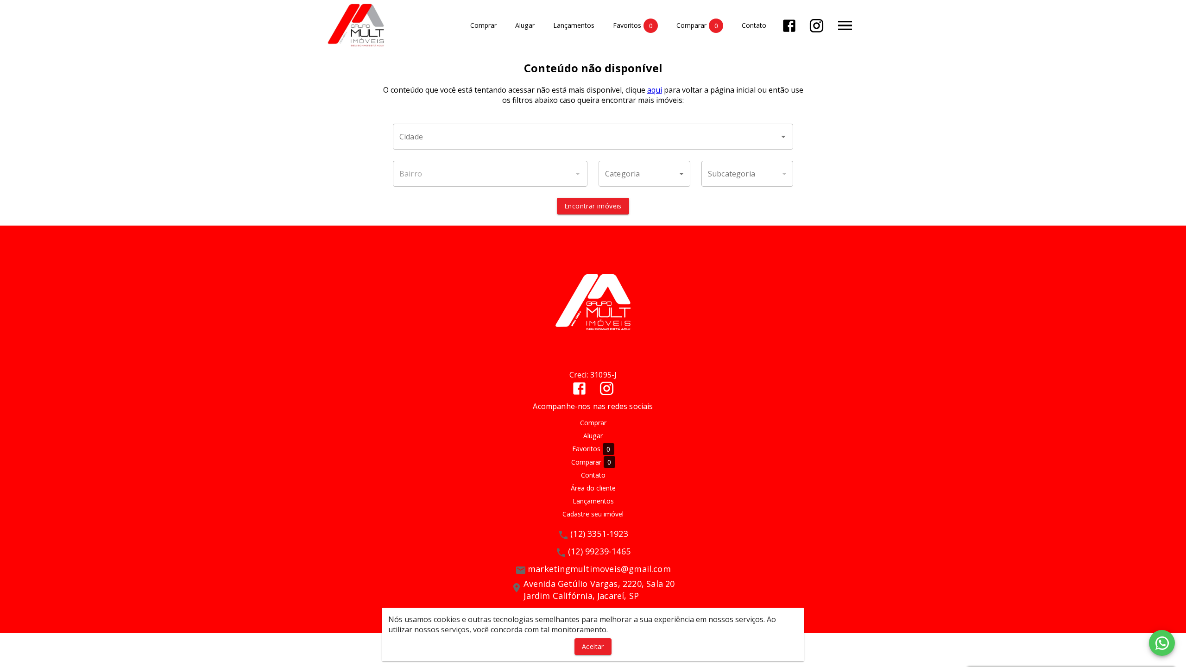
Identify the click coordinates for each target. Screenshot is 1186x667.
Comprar (483, 26)
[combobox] (593, 137)
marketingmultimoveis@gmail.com (599, 568)
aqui (654, 90)
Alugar (525, 26)
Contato (754, 26)
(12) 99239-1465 (599, 551)
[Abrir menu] (845, 25)
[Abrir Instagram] (816, 26)
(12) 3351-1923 (599, 533)
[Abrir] (783, 136)
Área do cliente (593, 488)
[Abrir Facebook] (789, 26)
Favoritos (633, 25)
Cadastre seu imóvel (593, 514)
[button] (644, 174)
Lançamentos (573, 26)
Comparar (697, 25)
